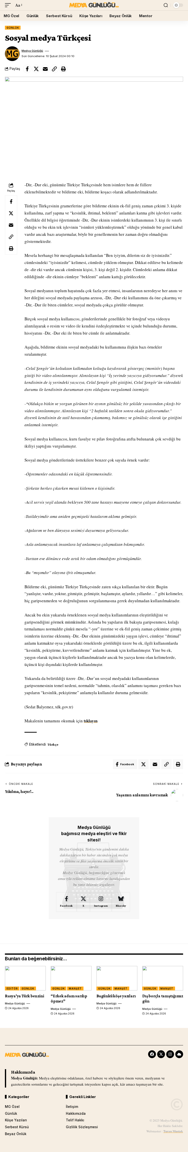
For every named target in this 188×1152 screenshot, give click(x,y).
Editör (12, 988)
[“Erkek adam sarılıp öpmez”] (71, 978)
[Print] (63, 69)
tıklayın (90, 721)
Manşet (75, 988)
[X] (83, 902)
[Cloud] (179, 1054)
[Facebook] (66, 902)
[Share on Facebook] (27, 69)
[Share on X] (36, 69)
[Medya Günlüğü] (94, 5)
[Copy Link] (54, 69)
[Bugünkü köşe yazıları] (116, 978)
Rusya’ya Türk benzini (24, 996)
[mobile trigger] (9, 5)
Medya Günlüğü (32, 50)
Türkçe (52, 744)
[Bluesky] (121, 902)
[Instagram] (101, 902)
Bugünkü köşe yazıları (116, 996)
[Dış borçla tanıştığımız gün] (162, 978)
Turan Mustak (173, 1131)
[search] (165, 5)
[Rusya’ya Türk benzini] (25, 978)
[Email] (45, 69)
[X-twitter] (161, 1054)
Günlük (13, 27)
